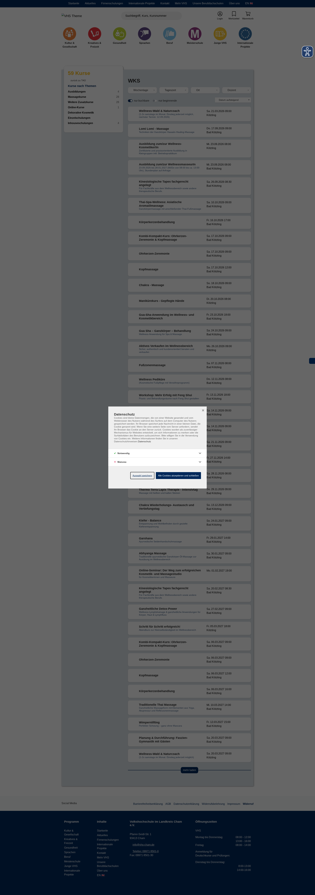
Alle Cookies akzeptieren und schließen (178, 475)
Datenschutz (144, 441)
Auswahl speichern (142, 475)
